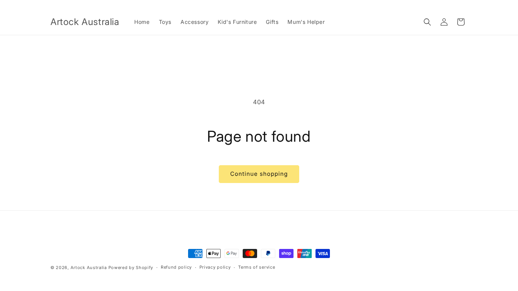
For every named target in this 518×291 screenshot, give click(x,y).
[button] (427, 22)
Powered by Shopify (131, 267)
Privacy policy (215, 267)
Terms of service (256, 267)
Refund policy (176, 267)
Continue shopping (259, 173)
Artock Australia (89, 267)
